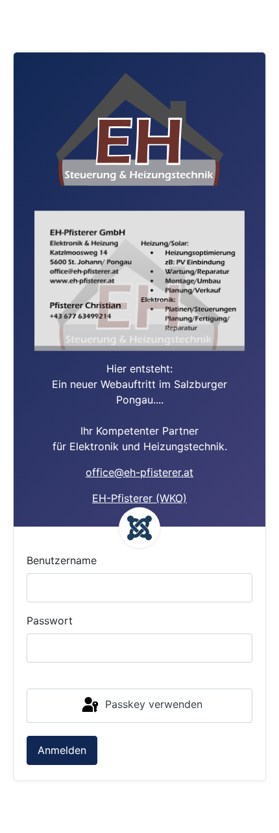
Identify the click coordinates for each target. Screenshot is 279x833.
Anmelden (62, 750)
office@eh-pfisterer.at (139, 472)
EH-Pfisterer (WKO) (139, 498)
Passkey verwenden (152, 704)
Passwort (50, 620)
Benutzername (62, 560)
